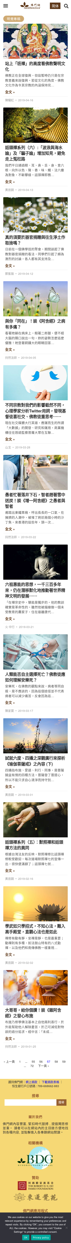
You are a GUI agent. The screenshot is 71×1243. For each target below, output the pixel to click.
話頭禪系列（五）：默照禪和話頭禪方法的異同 (34, 845)
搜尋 (61, 1102)
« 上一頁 (9, 1061)
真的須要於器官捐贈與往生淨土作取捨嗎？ (35, 240)
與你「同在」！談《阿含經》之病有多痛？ (35, 324)
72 (32, 1066)
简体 (55, 5)
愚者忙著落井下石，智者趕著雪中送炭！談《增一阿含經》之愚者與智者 (35, 500)
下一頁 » (43, 1066)
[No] (66, 1228)
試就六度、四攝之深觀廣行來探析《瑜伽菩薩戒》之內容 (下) (35, 761)
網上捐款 (31, 1082)
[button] (5, 6)
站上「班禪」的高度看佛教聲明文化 (35, 66)
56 (41, 1061)
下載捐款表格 (50, 1082)
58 (56, 1061)
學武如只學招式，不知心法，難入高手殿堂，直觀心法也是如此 (35, 929)
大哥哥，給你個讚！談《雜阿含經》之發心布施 (33, 1013)
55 (33, 1061)
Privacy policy (41, 1237)
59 (64, 1061)
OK (25, 1237)
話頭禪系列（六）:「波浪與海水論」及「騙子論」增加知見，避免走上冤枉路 (35, 153)
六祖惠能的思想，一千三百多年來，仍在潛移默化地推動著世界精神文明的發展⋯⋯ (35, 590)
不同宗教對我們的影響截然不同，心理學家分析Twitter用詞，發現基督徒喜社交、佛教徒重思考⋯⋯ (35, 410)
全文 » (10, 92)
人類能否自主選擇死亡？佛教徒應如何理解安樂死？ (35, 677)
